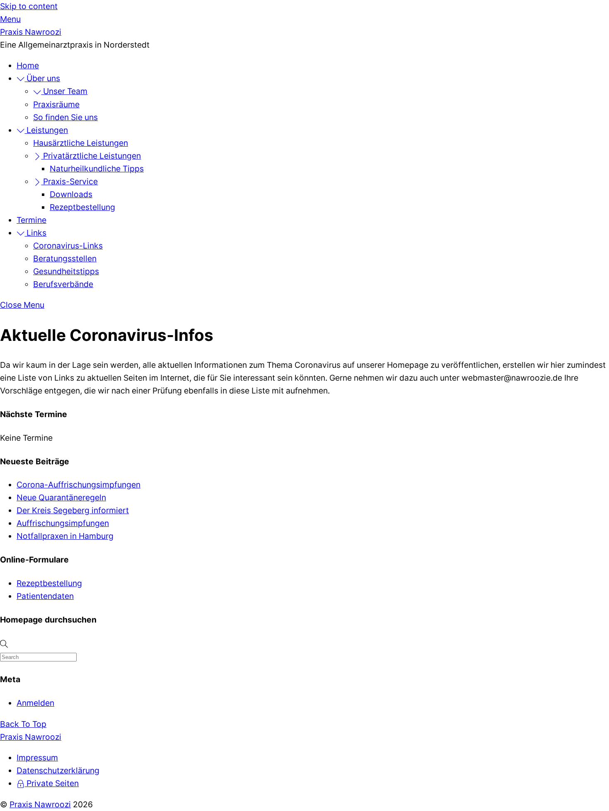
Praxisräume (56, 104)
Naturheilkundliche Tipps (97, 169)
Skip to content (29, 6)
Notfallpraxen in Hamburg (65, 536)
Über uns (42, 78)
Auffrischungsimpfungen (63, 523)
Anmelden (35, 703)
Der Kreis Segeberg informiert (73, 510)
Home (28, 65)
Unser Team (64, 91)
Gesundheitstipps (66, 271)
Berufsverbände (63, 284)
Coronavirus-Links (68, 246)
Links (35, 233)
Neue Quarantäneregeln (61, 497)
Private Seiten (51, 783)
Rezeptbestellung (82, 207)
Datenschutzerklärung (58, 770)
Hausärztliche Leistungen (80, 143)
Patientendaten (45, 596)
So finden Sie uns (65, 117)
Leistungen (46, 130)
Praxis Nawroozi (40, 804)
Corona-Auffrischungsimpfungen (78, 485)
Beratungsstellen (65, 258)
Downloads (71, 194)
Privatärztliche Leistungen (91, 156)
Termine (31, 220)
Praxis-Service (69, 181)
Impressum (37, 758)
